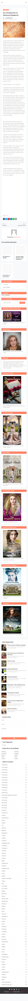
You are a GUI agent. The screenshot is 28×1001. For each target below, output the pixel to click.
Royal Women (14, 941)
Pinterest (3, 755)
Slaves (14, 949)
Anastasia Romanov (12, 669)
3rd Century (14, 800)
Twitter (2, 756)
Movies (14, 896)
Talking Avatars (14, 957)
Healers (14, 876)
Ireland (14, 881)
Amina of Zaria (11, 661)
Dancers (14, 853)
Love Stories (14, 888)
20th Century (14, 792)
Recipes (14, 936)
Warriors (14, 974)
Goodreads (3, 753)
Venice (14, 969)
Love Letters (14, 886)
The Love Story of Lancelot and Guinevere (15, 653)
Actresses (14, 810)
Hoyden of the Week (14, 878)
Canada (14, 835)
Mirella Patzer (17, 237)
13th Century (14, 772)
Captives (14, 838)
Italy (14, 883)
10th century (14, 764)
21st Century (14, 797)
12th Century (14, 769)
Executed (14, 866)
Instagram (16, 753)
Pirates (14, 921)
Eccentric (14, 858)
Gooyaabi (22, 991)
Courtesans (14, 848)
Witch (14, 979)
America (14, 815)
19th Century (14, 787)
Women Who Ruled (14, 982)
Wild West (14, 977)
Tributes (14, 964)
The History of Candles (6, 257)
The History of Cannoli (13, 692)
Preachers (14, 929)
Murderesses (14, 901)
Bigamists (14, 830)
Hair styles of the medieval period (16, 685)
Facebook (3, 751)
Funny (14, 873)
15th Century (14, 777)
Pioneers (14, 919)
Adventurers (14, 812)
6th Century (14, 805)
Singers (14, 946)
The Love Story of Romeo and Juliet (16, 645)
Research (6, 215)
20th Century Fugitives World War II (14, 795)
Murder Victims (14, 898)
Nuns (14, 911)
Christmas (14, 840)
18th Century (14, 785)
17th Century (14, 782)
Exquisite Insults (14, 868)
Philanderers (14, 916)
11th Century (14, 767)
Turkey (14, 967)
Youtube (3, 758)
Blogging (11, 991)
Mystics (14, 908)
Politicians (14, 926)
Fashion (14, 871)
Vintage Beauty (14, 972)
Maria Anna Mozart (12, 677)
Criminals (14, 850)
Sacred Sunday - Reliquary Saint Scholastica (20, 258)
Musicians (14, 903)
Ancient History (14, 817)
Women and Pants (12, 708)
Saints (14, 944)
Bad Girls (14, 828)
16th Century (14, 780)
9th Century (14, 807)
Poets (14, 924)
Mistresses (14, 893)
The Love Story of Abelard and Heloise (15, 701)
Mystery (14, 906)
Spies (14, 951)
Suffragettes (14, 954)
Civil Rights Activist (14, 843)
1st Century (14, 790)
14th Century (14, 775)
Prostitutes (14, 931)
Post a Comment (6, 287)
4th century (14, 802)
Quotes (14, 934)
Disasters (14, 855)
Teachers (14, 959)
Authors (14, 823)
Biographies (14, 833)
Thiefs (14, 962)
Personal (14, 914)
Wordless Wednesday (14, 984)
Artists (14, 820)
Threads (16, 755)
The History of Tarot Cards (6, 276)
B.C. (14, 825)
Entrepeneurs (14, 863)
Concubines (14, 845)
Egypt (14, 860)
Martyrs (14, 891)
